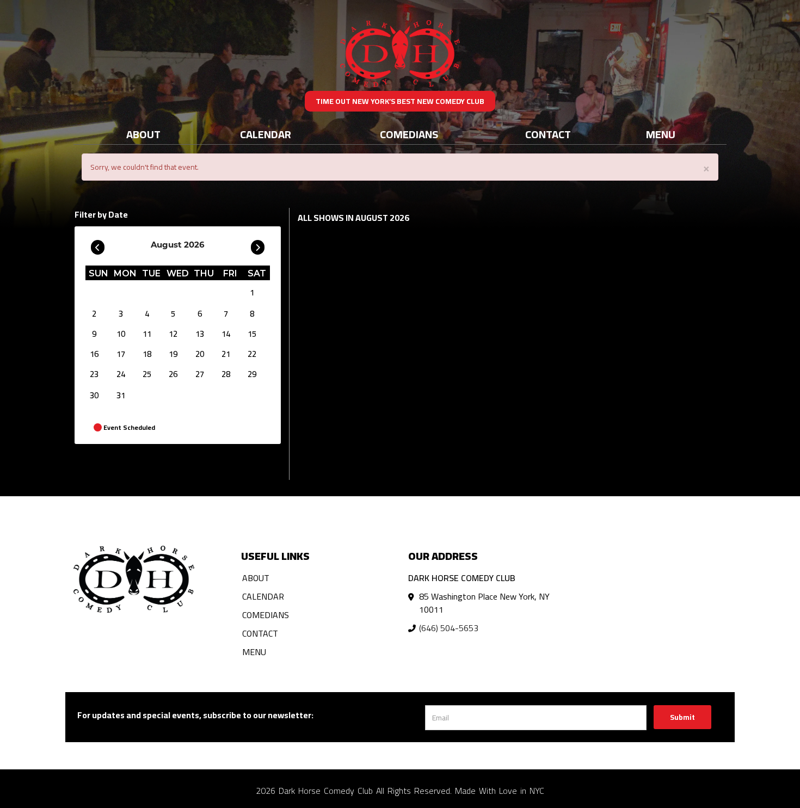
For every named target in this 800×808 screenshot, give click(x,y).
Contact (548, 134)
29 (252, 374)
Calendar (265, 134)
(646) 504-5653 (448, 628)
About (143, 134)
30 (94, 395)
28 (225, 374)
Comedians (409, 134)
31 (120, 395)
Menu (660, 134)
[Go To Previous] (97, 245)
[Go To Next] (257, 245)
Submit (682, 717)
